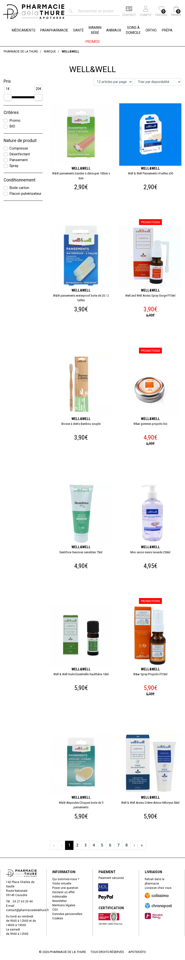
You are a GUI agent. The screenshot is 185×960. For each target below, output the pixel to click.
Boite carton (19, 188)
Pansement (18, 160)
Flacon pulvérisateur (25, 193)
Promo (14, 120)
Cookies (57, 918)
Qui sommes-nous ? (65, 879)
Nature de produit (20, 140)
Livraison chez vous (158, 888)
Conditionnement (19, 180)
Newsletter (59, 901)
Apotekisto (137, 952)
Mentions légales (63, 905)
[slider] (8, 97)
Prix (7, 81)
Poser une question (65, 888)
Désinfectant (19, 154)
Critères (11, 112)
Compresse (18, 148)
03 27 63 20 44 (23, 901)
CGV (55, 909)
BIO (12, 126)
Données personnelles (67, 914)
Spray (13, 166)
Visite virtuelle (61, 883)
